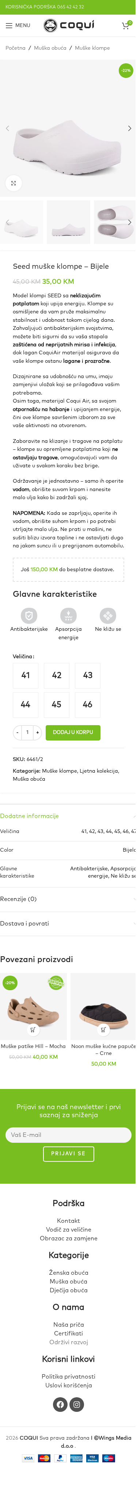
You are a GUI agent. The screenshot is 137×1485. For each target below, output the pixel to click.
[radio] (25, 676)
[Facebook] (60, 1404)
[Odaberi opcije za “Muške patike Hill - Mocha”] (33, 1030)
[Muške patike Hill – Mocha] (33, 1006)
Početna (15, 48)
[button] (7, 128)
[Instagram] (76, 1404)
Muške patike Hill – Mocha (33, 1046)
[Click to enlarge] (13, 183)
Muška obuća (50, 48)
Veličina (22, 656)
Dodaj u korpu (73, 732)
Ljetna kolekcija (99, 771)
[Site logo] (68, 25)
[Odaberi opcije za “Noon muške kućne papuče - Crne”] (103, 1030)
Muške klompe (92, 48)
